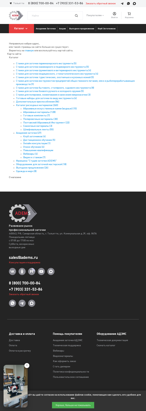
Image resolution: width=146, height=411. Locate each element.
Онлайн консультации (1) (36, 143)
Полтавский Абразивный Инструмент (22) (46, 122)
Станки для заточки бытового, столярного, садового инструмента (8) (55, 88)
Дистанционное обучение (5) (39, 140)
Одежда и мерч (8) (26, 171)
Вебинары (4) (30, 154)
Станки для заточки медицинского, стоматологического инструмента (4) (57, 74)
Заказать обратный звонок (101, 3)
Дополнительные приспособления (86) (37, 101)
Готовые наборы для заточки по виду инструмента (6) (46, 98)
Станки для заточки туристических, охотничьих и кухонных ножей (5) (55, 77)
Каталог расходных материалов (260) (37, 105)
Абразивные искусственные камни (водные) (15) (50, 108)
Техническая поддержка (67, 345)
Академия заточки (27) (28, 133)
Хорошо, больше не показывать (73, 405)
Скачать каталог (106, 345)
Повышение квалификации (38, 150)
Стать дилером (61, 366)
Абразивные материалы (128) (39, 112)
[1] (78, 15)
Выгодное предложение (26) (32, 168)
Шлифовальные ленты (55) (38, 129)
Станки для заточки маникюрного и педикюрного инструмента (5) (52, 67)
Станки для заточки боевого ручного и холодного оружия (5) (50, 91)
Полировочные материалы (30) (40, 119)
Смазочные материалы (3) (37, 126)
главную (29, 50)
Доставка (14, 340)
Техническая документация (112, 340)
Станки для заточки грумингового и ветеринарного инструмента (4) (53, 70)
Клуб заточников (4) (34, 136)
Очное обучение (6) (33, 147)
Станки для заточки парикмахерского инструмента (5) (46, 63)
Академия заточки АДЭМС (68, 340)
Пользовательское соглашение (71, 377)
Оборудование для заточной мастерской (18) (41, 164)
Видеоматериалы (63, 356)
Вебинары (58, 351)
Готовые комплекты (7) (36, 115)
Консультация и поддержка (24, 262)
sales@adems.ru (23, 257)
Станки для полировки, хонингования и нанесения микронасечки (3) (53, 95)
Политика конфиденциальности (71, 372)
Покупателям (94, 15)
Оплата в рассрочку (20, 351)
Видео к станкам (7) (34, 157)
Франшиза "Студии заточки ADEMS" (36, 161)
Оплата (13, 345)
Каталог (19, 28)
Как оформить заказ (64, 361)
